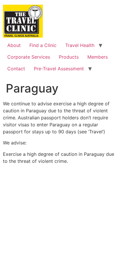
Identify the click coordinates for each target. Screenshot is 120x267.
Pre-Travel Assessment (59, 68)
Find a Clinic (43, 45)
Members (97, 57)
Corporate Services (28, 57)
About (14, 45)
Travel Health (79, 45)
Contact (16, 68)
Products (69, 57)
